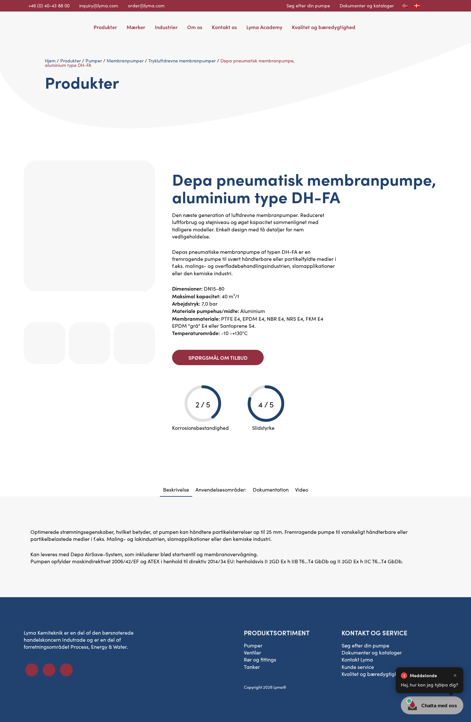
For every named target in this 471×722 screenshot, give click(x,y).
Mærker (136, 26)
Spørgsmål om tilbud (217, 357)
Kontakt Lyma (357, 659)
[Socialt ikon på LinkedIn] (49, 669)
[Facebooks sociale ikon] (31, 669)
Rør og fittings (260, 659)
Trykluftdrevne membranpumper (182, 61)
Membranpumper (125, 61)
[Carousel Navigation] (89, 302)
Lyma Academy (264, 26)
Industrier (166, 26)
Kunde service (358, 666)
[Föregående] (144, 309)
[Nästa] (151, 309)
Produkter (105, 26)
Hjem (50, 61)
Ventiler (252, 652)
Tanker (252, 666)
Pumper (94, 61)
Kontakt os (224, 26)
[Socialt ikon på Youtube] (66, 669)
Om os (194, 26)
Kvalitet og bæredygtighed (323, 26)
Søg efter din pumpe (308, 5)
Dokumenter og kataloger (367, 5)
